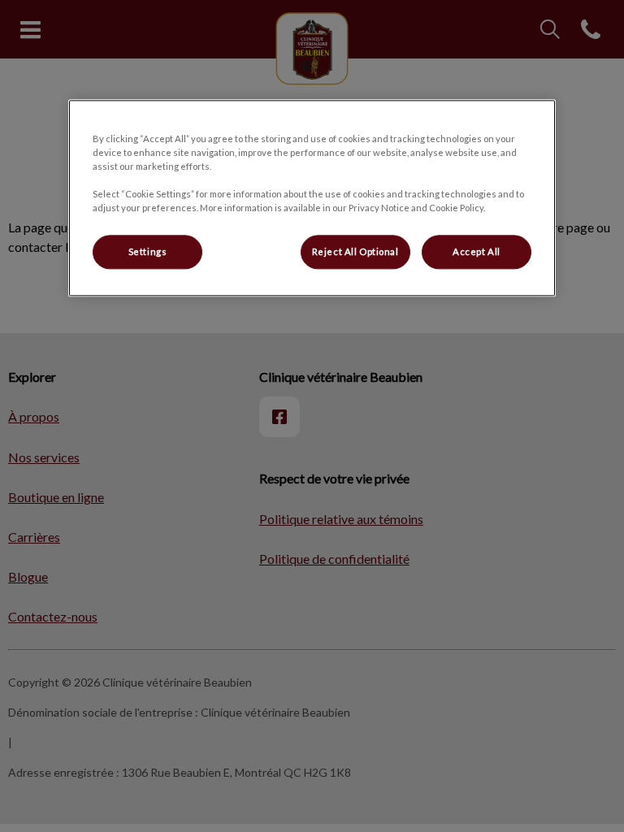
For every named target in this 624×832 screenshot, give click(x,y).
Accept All (476, 251)
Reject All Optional (355, 251)
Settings (147, 251)
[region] (312, 198)
